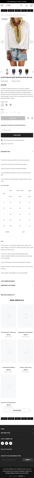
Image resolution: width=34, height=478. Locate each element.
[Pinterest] (10, 443)
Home (2, 15)
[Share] (31, 118)
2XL (19, 112)
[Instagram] (6, 443)
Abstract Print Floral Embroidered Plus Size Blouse (25, 367)
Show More (17, 410)
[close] (32, 1)
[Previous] (2, 41)
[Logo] (8, 5)
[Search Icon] (21, 5)
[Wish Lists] (28, 118)
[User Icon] (26, 5)
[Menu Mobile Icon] (2, 5)
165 (4, 140)
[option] (17, 41)
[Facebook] (2, 443)
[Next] (31, 41)
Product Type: (4, 81)
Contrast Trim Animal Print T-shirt (8, 403)
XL (14, 112)
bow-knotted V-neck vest (8, 332)
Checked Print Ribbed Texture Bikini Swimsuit (8, 367)
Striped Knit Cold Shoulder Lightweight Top (25, 332)
